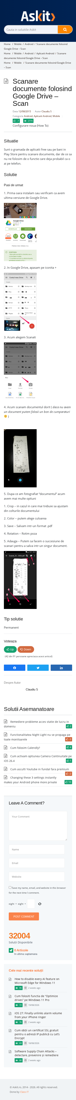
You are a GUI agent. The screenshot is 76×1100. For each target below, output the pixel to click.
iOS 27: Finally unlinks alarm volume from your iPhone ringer (38, 1015)
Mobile (18, 44)
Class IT (24, 1092)
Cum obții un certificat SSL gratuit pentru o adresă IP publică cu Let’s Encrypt (37, 1034)
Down (27, 649)
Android (29, 44)
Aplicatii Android (45, 53)
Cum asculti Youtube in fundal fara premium (39, 769)
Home (7, 44)
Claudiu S (47, 111)
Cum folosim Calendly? (25, 748)
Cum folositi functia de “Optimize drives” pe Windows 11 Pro (36, 998)
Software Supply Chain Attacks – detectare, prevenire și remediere (36, 1053)
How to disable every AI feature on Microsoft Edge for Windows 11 (37, 981)
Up (12, 649)
